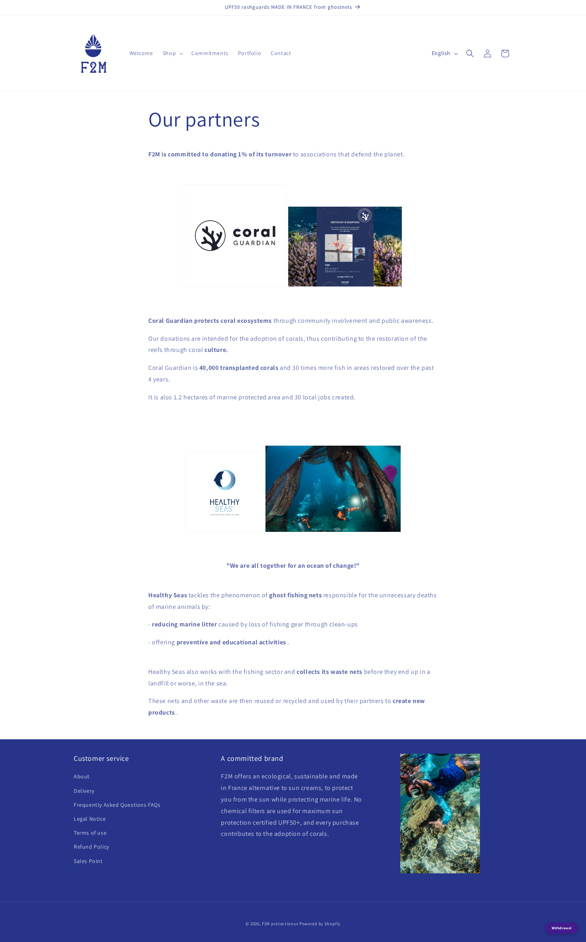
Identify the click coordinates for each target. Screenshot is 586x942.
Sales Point (88, 861)
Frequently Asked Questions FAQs (117, 804)
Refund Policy (91, 846)
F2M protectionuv (280, 923)
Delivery (84, 790)
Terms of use (90, 832)
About (82, 776)
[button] (172, 53)
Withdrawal (562, 928)
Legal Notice (90, 818)
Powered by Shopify (319, 923)
